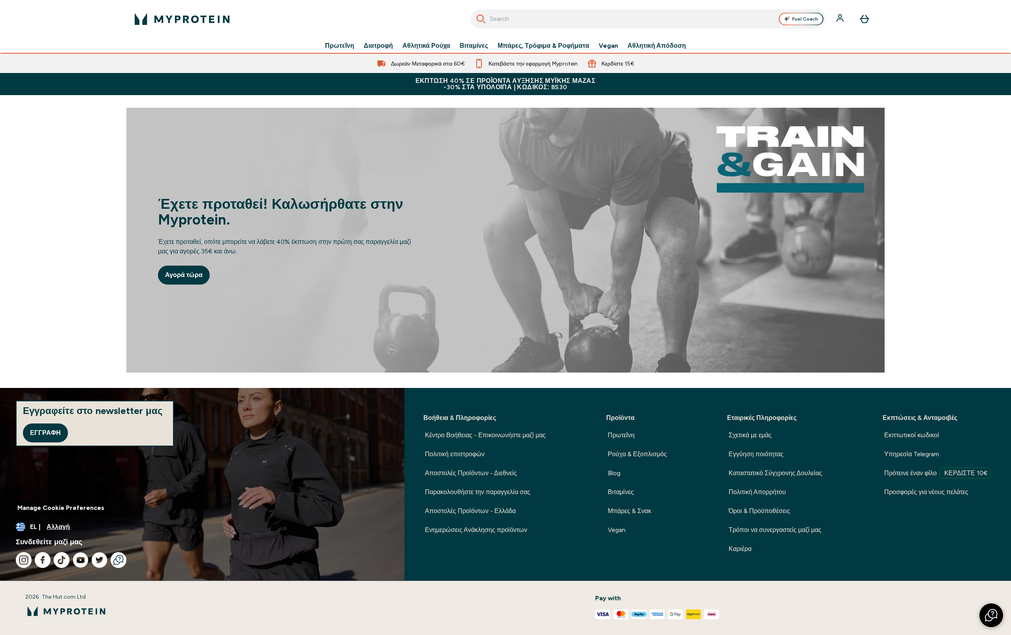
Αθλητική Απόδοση (657, 46)
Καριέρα (740, 548)
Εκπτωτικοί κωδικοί (911, 435)
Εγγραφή (45, 432)
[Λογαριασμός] (841, 18)
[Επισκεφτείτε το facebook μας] (43, 560)
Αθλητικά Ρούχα (426, 46)
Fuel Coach (805, 19)
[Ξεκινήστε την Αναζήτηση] (481, 18)
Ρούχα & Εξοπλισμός (637, 454)
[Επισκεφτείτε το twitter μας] (99, 560)
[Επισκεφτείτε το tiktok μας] (62, 560)
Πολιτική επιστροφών (455, 454)
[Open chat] (118, 560)
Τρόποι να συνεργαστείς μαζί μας (775, 529)
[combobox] (648, 18)
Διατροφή (378, 46)
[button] (991, 615)
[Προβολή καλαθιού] (864, 19)
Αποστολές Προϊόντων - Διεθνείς (471, 473)
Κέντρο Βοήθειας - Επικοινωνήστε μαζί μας (485, 435)
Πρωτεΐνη (339, 46)
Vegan (608, 46)
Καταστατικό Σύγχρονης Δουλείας (775, 473)
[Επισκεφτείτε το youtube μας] (80, 560)
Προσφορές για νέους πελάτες (926, 492)
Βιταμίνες (474, 46)
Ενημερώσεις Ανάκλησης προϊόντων (476, 529)
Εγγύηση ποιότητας (756, 454)
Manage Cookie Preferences (60, 507)
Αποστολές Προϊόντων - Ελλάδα (470, 511)
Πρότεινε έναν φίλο (936, 473)
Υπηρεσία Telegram (911, 454)
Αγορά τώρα (184, 275)
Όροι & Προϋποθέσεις (759, 511)
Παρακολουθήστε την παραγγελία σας (477, 492)
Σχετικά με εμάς (750, 435)
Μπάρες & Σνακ (629, 511)
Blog (614, 473)
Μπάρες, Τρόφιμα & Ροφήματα (543, 46)
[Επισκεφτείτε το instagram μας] (24, 560)
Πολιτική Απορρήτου (757, 492)
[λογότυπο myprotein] (182, 19)
